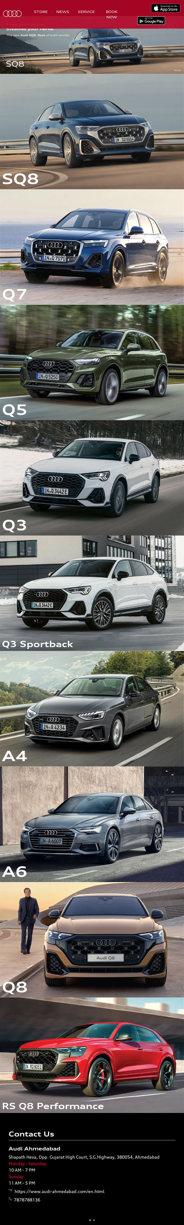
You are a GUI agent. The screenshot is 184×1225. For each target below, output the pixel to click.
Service (86, 12)
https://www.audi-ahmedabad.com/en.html (59, 1191)
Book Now (112, 14)
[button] (90, 1220)
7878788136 (27, 1199)
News (62, 12)
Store (41, 12)
